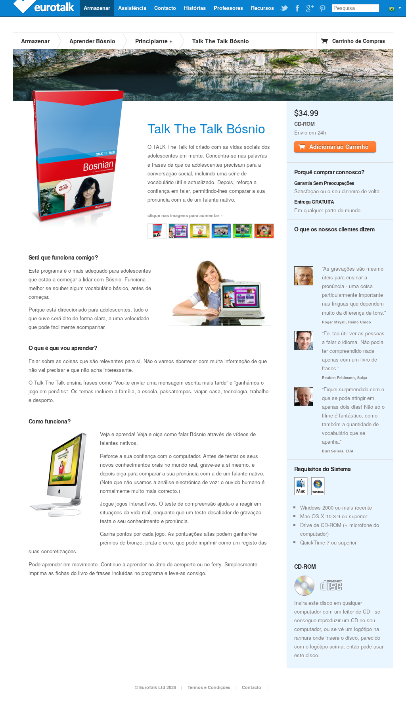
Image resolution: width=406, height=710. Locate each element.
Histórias (195, 8)
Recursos (262, 8)
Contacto (165, 8)
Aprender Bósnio (92, 41)
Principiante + (153, 41)
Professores (228, 8)
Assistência (132, 8)
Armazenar (97, 8)
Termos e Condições (209, 687)
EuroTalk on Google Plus (309, 8)
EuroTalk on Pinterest (322, 8)
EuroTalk (44, 8)
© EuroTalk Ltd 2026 (155, 687)
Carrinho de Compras (358, 40)
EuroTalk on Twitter (284, 8)
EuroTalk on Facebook (297, 8)
